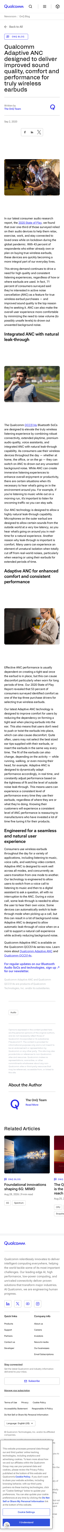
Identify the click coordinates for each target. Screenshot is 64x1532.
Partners (8, 1336)
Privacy (24, 1402)
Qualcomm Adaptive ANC (36, 951)
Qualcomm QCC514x (17, 955)
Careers (38, 1330)
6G (7, 1203)
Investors (38, 1336)
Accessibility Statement (16, 1408)
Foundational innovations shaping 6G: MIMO (25, 1186)
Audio (13, 1012)
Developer (9, 1348)
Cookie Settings (26, 1512)
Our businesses (41, 1348)
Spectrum (19, 1203)
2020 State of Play (30, 222)
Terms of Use (10, 1402)
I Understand (26, 1522)
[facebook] (24, 132)
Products (8, 1323)
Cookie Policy (39, 1402)
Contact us (9, 1342)
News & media (41, 1342)
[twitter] (39, 132)
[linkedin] (32, 132)
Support (8, 1330)
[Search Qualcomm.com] (31, 6)
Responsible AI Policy (42, 1408)
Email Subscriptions (44, 1354)
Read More (32, 1104)
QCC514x (31, 425)
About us (38, 1323)
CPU (58, 1207)
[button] (26, 1414)
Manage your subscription (17, 1390)
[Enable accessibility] (7, 1525)
